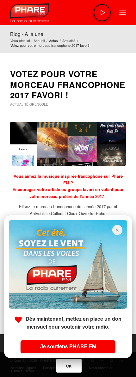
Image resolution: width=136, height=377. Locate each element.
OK (69, 365)
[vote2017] (68, 144)
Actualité (19, 104)
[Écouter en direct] (102, 13)
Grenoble (38, 104)
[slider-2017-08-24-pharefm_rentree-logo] (56, 12)
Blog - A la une (26, 34)
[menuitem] (122, 12)
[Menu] (122, 12)
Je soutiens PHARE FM (68, 346)
